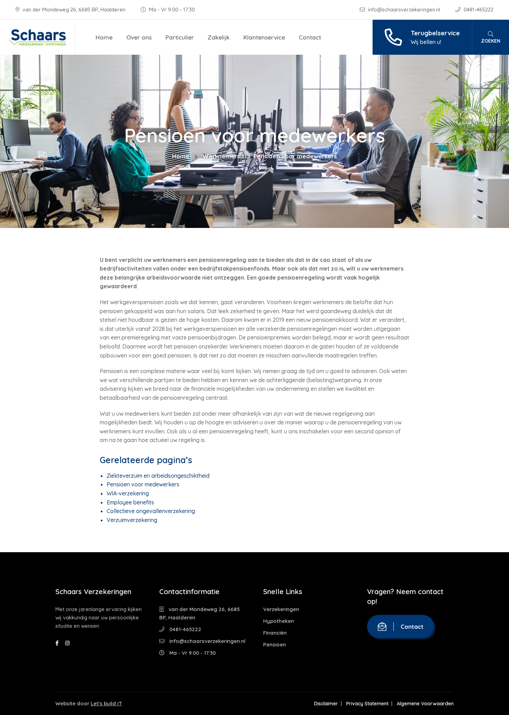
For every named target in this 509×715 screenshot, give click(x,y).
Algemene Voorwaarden (425, 703)
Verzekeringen (281, 609)
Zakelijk (219, 37)
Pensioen (274, 644)
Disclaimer (326, 703)
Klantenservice (264, 37)
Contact (310, 37)
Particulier (180, 37)
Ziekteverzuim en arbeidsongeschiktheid (158, 475)
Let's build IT (106, 703)
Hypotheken (278, 621)
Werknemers (221, 156)
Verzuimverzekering (132, 520)
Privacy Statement (367, 703)
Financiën (275, 632)
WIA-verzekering (128, 493)
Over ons (139, 37)
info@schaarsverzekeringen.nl (404, 9)
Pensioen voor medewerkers (143, 484)
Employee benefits (130, 502)
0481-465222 (477, 9)
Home (104, 37)
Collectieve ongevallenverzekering (151, 510)
